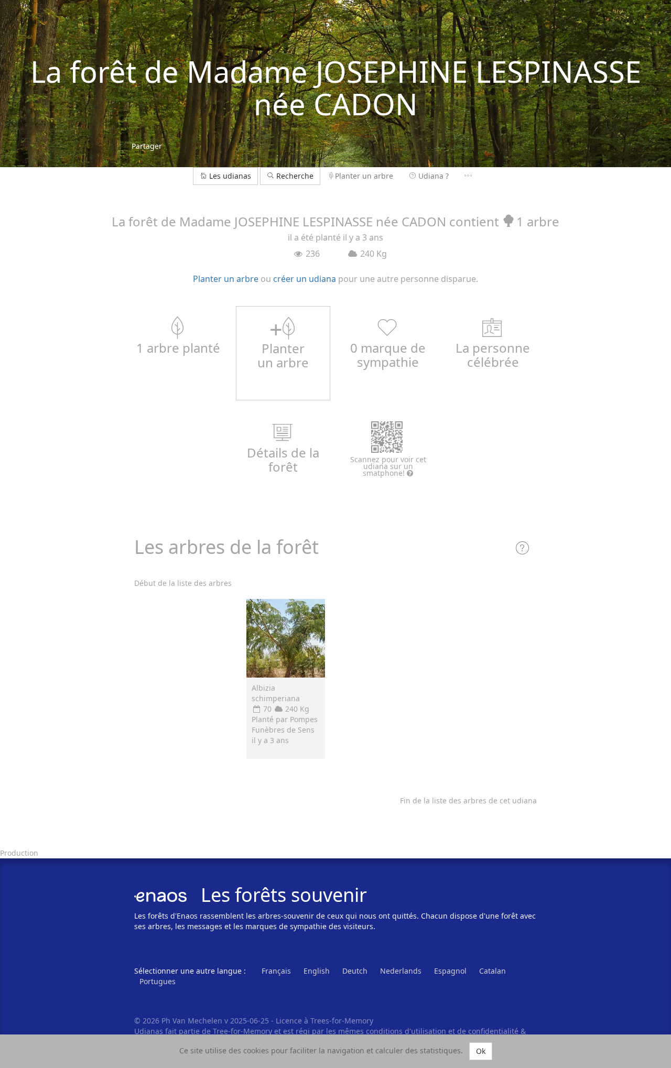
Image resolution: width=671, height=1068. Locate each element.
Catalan (492, 971)
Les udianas (230, 176)
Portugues (157, 981)
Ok (480, 1051)
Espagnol (450, 971)
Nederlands (400, 971)
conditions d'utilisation (407, 1031)
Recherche (293, 176)
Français (276, 971)
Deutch (354, 971)
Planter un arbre (364, 176)
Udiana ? (433, 176)
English (317, 971)
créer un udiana (304, 279)
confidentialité (493, 1031)
